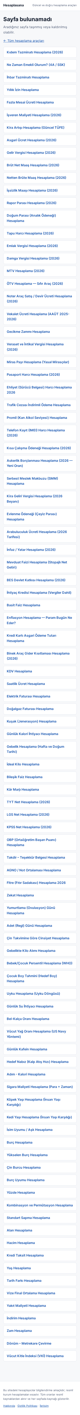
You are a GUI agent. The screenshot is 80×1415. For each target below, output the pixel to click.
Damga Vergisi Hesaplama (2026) (33, 258)
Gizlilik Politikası (27, 1405)
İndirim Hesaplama (21, 1318)
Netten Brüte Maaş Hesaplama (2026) (36, 178)
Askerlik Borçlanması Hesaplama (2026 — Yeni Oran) (40, 463)
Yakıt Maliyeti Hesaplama (26, 1306)
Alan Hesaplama (19, 1230)
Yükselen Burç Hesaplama (27, 1155)
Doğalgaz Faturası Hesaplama (30, 709)
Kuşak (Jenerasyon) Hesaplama (31, 721)
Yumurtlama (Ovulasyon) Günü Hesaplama (31, 910)
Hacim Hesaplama (21, 1243)
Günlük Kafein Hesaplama (27, 1049)
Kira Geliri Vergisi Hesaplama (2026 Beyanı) (34, 498)
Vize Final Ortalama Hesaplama (31, 1293)
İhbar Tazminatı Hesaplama (28, 77)
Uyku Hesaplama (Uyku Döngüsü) (33, 993)
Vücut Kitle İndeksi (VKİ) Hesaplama (35, 1356)
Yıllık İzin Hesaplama (23, 90)
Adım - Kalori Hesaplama (26, 1074)
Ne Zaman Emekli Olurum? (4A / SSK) (36, 65)
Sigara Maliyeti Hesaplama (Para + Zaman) (40, 1087)
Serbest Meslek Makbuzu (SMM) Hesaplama (32, 481)
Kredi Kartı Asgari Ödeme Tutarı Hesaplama (31, 638)
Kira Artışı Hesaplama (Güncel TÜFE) (35, 127)
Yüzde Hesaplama (21, 1192)
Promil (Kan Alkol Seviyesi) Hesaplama (37, 418)
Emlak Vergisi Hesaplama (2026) (32, 246)
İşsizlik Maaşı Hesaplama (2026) (32, 190)
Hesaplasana (13, 5)
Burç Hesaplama (19, 1142)
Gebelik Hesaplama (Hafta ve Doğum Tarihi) (35, 749)
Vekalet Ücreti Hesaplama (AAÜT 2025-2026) (38, 316)
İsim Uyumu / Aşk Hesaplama (30, 1130)
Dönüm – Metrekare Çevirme (29, 1343)
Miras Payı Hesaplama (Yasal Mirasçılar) (38, 362)
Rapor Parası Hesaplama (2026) (31, 203)
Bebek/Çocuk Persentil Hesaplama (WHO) (39, 963)
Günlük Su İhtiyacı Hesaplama (30, 1006)
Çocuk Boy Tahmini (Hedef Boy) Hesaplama (32, 978)
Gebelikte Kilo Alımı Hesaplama (31, 951)
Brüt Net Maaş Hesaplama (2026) (33, 165)
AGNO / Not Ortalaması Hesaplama (34, 870)
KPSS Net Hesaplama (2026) (29, 827)
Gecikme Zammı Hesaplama (28, 332)
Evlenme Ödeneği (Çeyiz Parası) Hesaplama (32, 516)
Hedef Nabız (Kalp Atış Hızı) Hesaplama (38, 1062)
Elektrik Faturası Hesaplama (28, 696)
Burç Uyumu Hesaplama (26, 1180)
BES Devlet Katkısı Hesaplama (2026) (36, 580)
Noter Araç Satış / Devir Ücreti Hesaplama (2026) (39, 298)
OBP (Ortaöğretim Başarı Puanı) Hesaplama (31, 842)
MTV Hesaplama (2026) (26, 271)
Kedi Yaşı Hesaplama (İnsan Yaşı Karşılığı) (39, 1117)
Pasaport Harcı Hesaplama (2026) (33, 374)
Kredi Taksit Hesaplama (25, 1255)
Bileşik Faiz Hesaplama (24, 777)
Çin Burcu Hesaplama (24, 1167)
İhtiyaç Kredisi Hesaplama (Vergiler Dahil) (39, 592)
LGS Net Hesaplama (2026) (28, 814)
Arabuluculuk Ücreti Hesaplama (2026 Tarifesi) (37, 534)
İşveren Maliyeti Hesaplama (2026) (34, 115)
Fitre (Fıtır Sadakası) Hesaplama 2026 (36, 883)
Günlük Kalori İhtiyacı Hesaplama (32, 734)
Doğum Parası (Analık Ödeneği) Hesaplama (31, 218)
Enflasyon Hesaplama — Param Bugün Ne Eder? (39, 620)
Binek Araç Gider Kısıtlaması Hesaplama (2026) (38, 656)
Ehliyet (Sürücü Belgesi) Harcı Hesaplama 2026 (39, 390)
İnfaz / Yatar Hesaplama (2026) (31, 550)
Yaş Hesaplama (19, 1268)
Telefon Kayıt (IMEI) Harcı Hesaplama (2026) (36, 433)
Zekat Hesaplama (20, 895)
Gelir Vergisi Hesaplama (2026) (31, 152)
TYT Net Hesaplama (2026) (28, 802)
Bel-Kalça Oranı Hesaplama (28, 1019)
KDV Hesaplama (19, 671)
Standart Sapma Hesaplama (28, 1218)
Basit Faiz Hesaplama (23, 605)
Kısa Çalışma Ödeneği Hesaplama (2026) (39, 448)
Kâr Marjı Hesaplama (23, 789)
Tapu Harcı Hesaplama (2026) (30, 233)
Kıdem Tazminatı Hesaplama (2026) (35, 52)
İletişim (44, 1405)
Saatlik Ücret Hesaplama (26, 684)
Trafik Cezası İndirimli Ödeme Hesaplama (39, 405)
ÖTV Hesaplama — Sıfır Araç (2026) (35, 283)
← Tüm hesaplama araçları (23, 41)
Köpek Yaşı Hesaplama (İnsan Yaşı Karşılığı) (33, 1102)
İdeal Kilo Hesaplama (23, 764)
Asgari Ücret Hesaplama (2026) (31, 140)
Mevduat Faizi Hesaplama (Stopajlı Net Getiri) (37, 565)
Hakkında (9, 1405)
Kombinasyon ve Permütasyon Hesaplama (40, 1205)
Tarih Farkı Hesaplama (24, 1280)
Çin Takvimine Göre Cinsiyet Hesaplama (38, 938)
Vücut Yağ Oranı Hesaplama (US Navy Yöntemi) (36, 1034)
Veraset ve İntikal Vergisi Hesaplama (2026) (35, 346)
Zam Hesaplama (19, 1331)
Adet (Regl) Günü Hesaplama (29, 925)
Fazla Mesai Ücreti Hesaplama (30, 102)
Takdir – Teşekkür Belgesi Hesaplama (36, 857)
